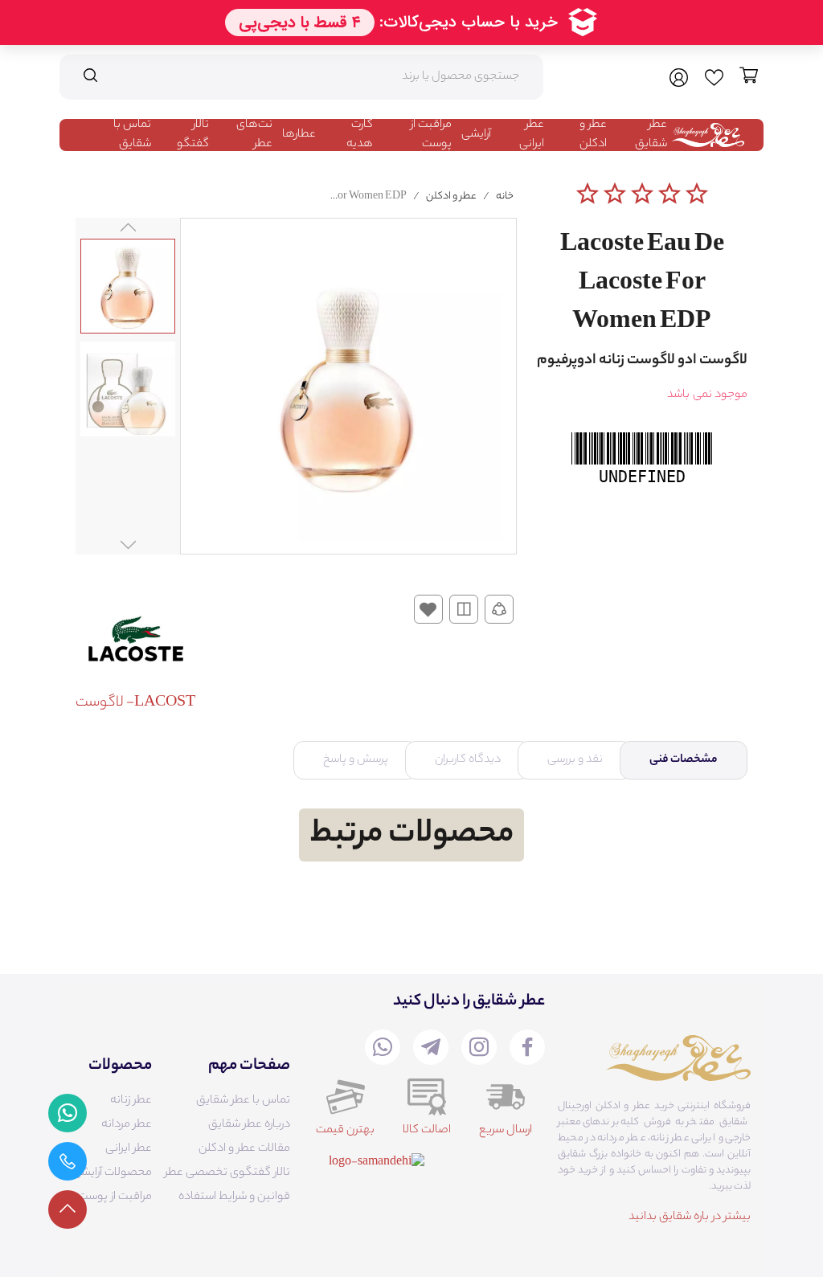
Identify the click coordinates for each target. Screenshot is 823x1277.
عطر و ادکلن (593, 135)
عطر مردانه (126, 1125)
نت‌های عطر (254, 135)
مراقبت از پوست (431, 135)
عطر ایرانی (531, 135)
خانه (505, 196)
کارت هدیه (359, 135)
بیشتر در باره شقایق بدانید (690, 1217)
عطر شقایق (651, 135)
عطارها (299, 135)
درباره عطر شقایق (249, 1125)
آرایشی (476, 135)
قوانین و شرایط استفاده (234, 1197)
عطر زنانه (131, 1101)
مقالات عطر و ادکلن (244, 1149)
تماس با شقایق (132, 135)
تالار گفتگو (193, 135)
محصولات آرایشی (112, 1173)
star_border (587, 193)
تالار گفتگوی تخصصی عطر (227, 1173)
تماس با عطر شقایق (243, 1101)
